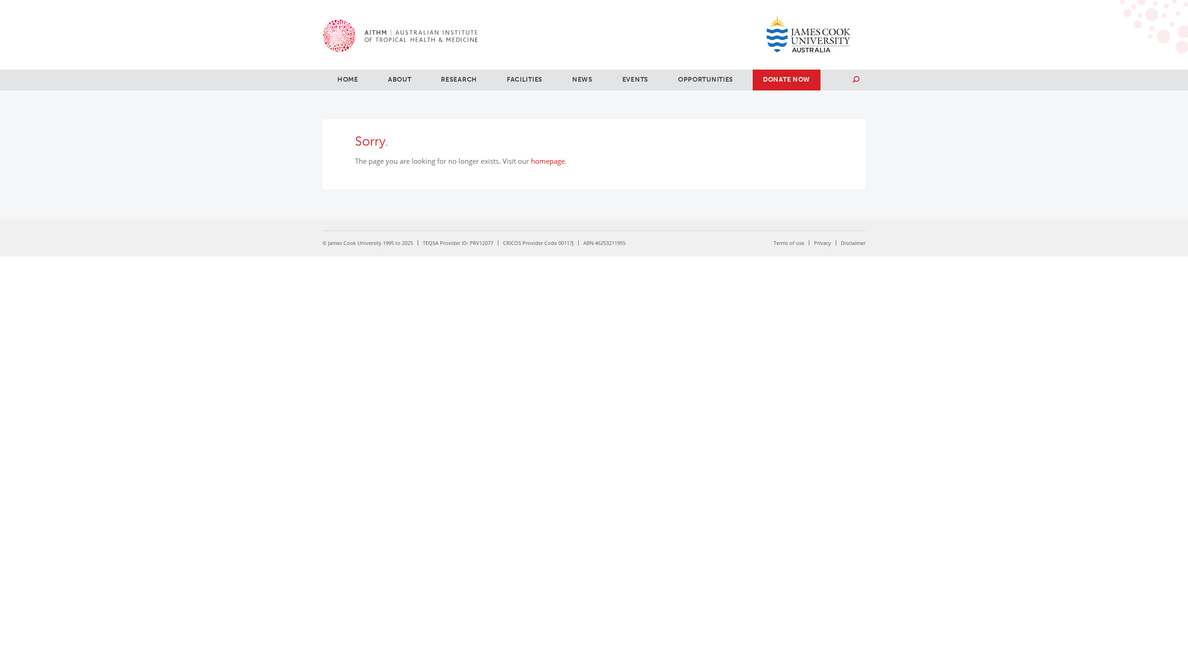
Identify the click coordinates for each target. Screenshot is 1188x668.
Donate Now (786, 80)
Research (459, 80)
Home (347, 80)
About (400, 80)
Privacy (822, 242)
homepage (548, 161)
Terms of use (789, 242)
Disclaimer (853, 242)
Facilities (524, 80)
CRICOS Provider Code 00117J (538, 242)
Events (635, 80)
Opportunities (705, 80)
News (582, 80)
